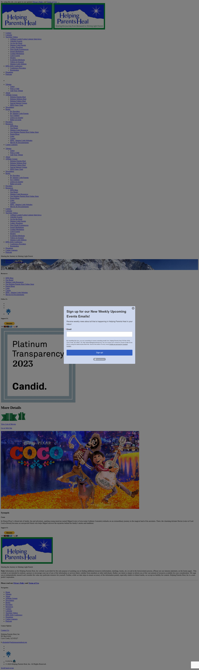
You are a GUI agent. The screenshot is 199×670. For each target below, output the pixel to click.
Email (69, 329)
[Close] (133, 308)
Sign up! (99, 353)
